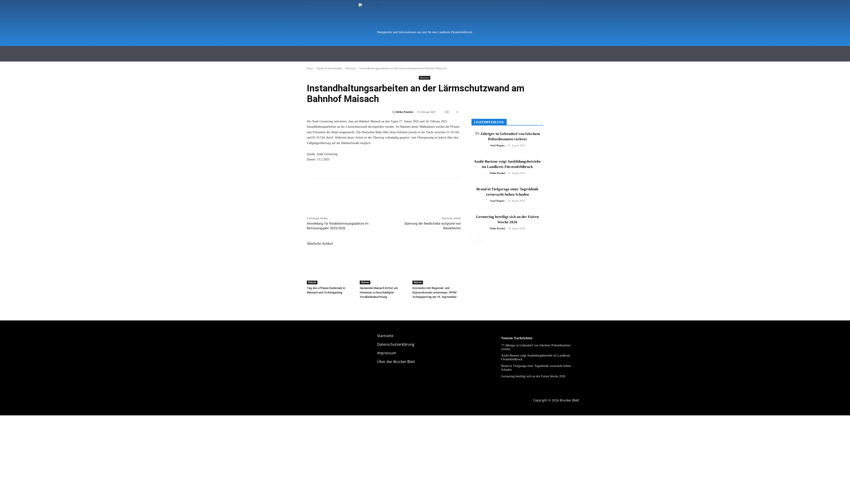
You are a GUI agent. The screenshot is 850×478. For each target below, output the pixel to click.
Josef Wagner (497, 145)
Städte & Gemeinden (329, 68)
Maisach (351, 68)
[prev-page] (474, 238)
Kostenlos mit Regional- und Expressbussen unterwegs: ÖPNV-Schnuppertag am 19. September (434, 292)
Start (310, 68)
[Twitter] (321, 197)
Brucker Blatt (569, 400)
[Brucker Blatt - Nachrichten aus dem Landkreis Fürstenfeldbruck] (425, 14)
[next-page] (481, 238)
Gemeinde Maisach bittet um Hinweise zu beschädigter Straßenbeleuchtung (379, 292)
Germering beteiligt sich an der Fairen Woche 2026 (533, 376)
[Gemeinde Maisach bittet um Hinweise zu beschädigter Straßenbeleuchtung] (384, 267)
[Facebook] (311, 197)
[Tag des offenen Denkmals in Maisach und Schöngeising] (331, 267)
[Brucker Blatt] (319, 340)
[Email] (331, 197)
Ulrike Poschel (404, 112)
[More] (342, 197)
